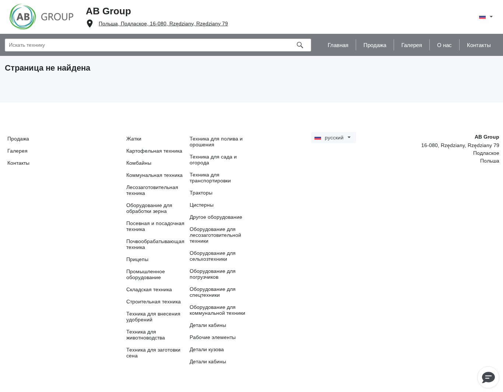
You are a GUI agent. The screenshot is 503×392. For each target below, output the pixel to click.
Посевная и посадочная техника (155, 226)
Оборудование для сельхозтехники (213, 256)
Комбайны (138, 163)
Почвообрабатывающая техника (155, 244)
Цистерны (202, 205)
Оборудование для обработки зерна (149, 208)
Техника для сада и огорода (213, 159)
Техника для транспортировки (210, 177)
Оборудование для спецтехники (213, 292)
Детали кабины (208, 325)
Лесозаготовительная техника (152, 190)
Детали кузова (207, 349)
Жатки (133, 139)
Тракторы (201, 193)
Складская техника (149, 289)
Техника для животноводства (145, 335)
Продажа (18, 139)
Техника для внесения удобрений (153, 316)
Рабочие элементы (213, 337)
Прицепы (137, 259)
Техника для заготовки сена (153, 353)
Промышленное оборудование (145, 274)
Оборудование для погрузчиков (213, 274)
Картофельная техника (154, 151)
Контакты (18, 163)
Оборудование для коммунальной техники (217, 310)
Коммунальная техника (154, 175)
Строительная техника (153, 301)
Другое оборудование (216, 217)
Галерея (17, 151)
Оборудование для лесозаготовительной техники (215, 235)
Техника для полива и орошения (216, 141)
